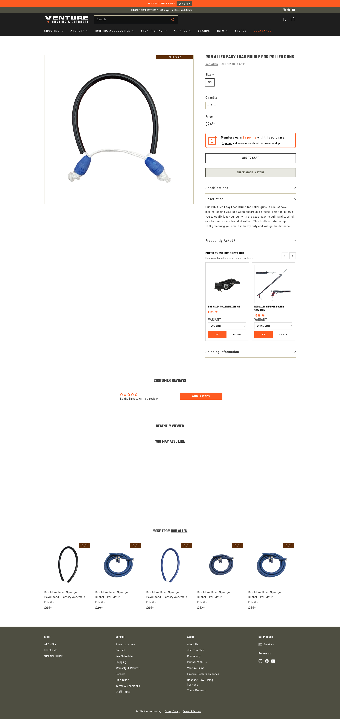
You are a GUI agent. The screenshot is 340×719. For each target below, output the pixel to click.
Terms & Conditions (128, 686)
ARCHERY (77, 30)
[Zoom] (118, 129)
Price (209, 116)
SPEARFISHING (152, 30)
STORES (241, 30)
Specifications (216, 188)
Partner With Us (197, 662)
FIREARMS (51, 650)
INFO (221, 30)
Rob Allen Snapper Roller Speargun (269, 309)
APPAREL (181, 30)
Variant (214, 319)
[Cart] (293, 19)
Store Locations (126, 644)
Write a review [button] (201, 396)
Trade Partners (196, 690)
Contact (120, 650)
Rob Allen (211, 64)
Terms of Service (192, 711)
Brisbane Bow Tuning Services (200, 682)
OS (210, 82)
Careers (120, 674)
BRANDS (204, 30)
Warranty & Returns (128, 668)
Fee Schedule (124, 656)
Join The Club (195, 650)
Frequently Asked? (220, 240)
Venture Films (195, 668)
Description (214, 199)
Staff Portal (123, 692)
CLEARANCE (263, 30)
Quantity (211, 97)
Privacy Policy (172, 711)
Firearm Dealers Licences (203, 674)
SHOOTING (52, 30)
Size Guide (122, 680)
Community (194, 656)
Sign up (227, 143)
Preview (237, 334)
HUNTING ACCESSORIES (113, 30)
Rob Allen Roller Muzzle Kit (224, 307)
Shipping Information (222, 352)
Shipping (121, 662)
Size (209, 74)
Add (217, 334)
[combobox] (136, 19)
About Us (193, 644)
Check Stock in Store (250, 173)
